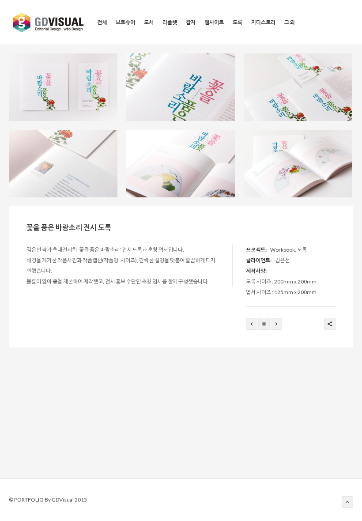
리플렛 (169, 22)
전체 (102, 22)
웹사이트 (214, 22)
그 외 (289, 22)
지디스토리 (263, 22)
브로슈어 (125, 22)
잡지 (191, 22)
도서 (149, 22)
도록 (237, 22)
